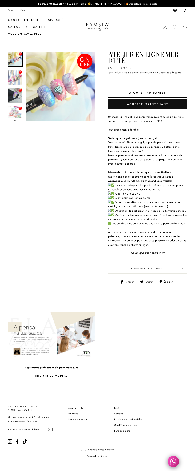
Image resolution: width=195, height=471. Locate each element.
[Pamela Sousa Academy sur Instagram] (10, 441)
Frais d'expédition (133, 72)
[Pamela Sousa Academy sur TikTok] (24, 441)
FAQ (22, 10)
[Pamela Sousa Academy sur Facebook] (17, 441)
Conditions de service (125, 425)
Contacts (12, 10)
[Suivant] (15, 119)
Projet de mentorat (78, 419)
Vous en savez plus (25, 34)
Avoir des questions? (148, 268)
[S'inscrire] (50, 429)
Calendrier (17, 27)
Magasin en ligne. (24, 20)
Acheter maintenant (148, 104)
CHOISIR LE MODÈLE (51, 376)
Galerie (39, 27)
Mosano (104, 456)
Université (55, 20)
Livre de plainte (122, 430)
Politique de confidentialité (128, 419)
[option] (97, 4)
